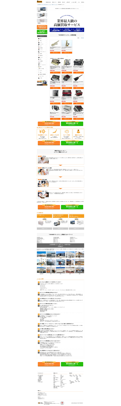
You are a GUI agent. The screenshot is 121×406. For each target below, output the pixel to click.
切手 (61, 378)
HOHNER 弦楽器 (56, 237)
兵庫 (71, 383)
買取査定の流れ (48, 2)
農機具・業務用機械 (43, 74)
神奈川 (77, 379)
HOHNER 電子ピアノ (56, 238)
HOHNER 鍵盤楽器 (40, 238)
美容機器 (61, 382)
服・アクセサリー (63, 379)
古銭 (61, 377)
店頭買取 (40, 378)
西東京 (77, 378)
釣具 (40, 72)
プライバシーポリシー (41, 397)
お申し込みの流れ (40, 375)
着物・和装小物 (56, 377)
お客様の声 (68, 2)
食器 (54, 378)
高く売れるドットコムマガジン (42, 395)
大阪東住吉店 (72, 382)
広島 (76, 381)
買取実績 (59, 2)
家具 (54, 380)
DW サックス (55, 239)
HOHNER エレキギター (74, 238)
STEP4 (40, 191)
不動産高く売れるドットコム (42, 394)
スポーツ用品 (42, 68)
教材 (40, 66)
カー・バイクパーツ (43, 64)
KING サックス (55, 241)
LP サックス (72, 239)
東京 (77, 377)
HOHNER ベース (39, 237)
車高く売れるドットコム (41, 392)
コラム (79, 2)
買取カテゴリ (54, 2)
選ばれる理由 (40, 379)
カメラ (41, 42)
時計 (40, 59)
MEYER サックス (39, 242)
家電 (40, 38)
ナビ (54, 383)
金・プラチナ (62, 386)
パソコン (41, 49)
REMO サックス (39, 241)
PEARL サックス (72, 241)
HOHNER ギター (72, 237)
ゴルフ (41, 70)
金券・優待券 (56, 379)
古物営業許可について (41, 398)
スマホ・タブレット (43, 51)
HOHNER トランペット (40, 239)
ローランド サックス (56, 242)
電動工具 (41, 55)
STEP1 (40, 156)
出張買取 (40, 377)
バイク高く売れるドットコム (42, 393)
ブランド (41, 57)
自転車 (41, 53)
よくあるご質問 (73, 2)
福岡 (79, 381)
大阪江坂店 (72, 381)
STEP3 (40, 179)
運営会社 (82, 2)
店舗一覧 (63, 2)
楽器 (40, 40)
